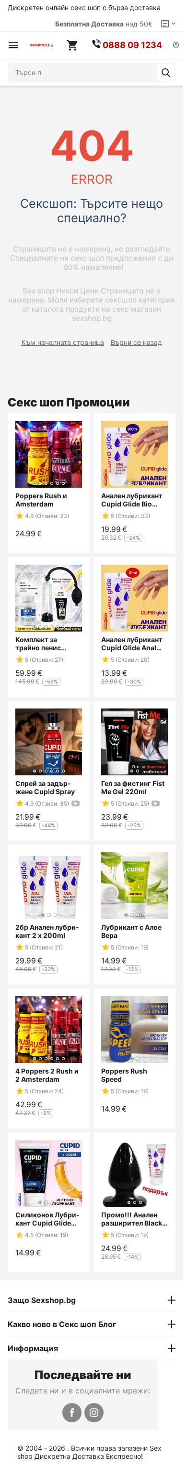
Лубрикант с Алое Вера (131, 931)
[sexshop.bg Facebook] (72, 1412)
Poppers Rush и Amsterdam (41, 500)
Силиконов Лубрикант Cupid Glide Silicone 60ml (47, 1219)
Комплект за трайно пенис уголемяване (38, 643)
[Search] (166, 72)
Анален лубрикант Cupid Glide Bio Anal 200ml (132, 500)
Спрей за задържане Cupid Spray (45, 787)
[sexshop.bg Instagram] (94, 1412)
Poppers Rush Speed (124, 1075)
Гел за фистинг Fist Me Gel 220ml (132, 787)
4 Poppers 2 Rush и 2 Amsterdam (47, 1075)
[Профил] (176, 45)
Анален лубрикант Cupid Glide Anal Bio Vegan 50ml (132, 643)
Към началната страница (63, 342)
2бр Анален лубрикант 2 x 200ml (47, 931)
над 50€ (103, 24)
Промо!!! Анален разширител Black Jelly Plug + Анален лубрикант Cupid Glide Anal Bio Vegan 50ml (132, 1219)
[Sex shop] (41, 45)
